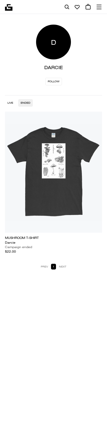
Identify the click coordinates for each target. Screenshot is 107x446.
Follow (53, 81)
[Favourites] (77, 6)
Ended (25, 102)
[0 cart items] (88, 6)
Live (10, 102)
